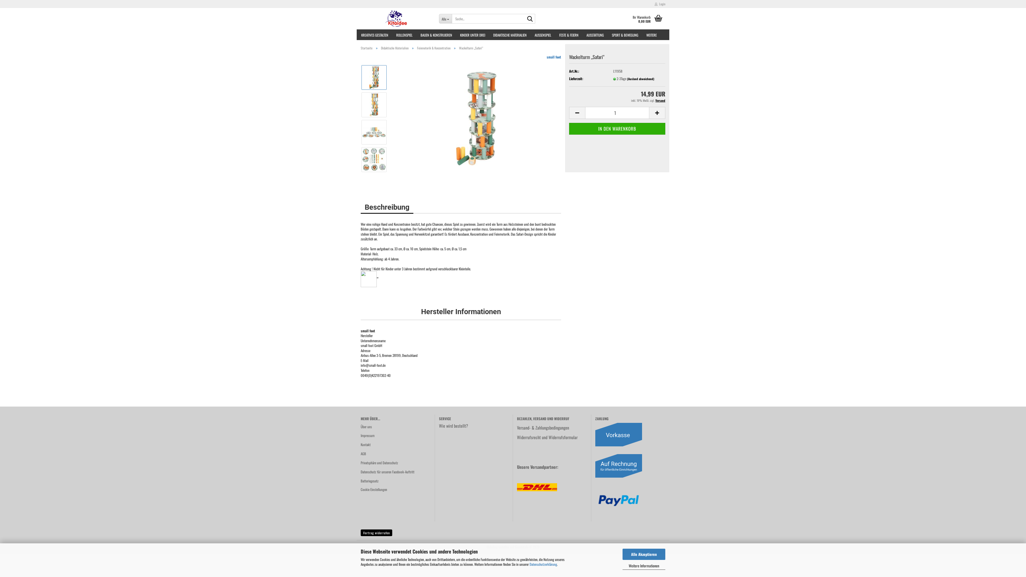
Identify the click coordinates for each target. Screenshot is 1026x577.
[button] (577, 113)
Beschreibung (387, 207)
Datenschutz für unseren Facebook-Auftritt (387, 471)
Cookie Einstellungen (374, 489)
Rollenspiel (404, 35)
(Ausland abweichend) (640, 79)
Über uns (366, 426)
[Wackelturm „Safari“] (476, 117)
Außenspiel (543, 35)
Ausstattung (595, 35)
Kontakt (366, 444)
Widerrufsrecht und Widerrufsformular (547, 437)
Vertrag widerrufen (376, 533)
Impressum (368, 435)
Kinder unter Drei (472, 35)
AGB (363, 453)
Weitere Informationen (644, 565)
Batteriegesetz (370, 481)
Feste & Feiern (568, 35)
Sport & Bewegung (625, 35)
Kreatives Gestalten (374, 35)
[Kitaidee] (396, 18)
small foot (554, 57)
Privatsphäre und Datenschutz (379, 462)
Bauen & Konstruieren (436, 35)
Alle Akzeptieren (644, 554)
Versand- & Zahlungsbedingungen (543, 427)
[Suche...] (530, 19)
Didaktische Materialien (510, 35)
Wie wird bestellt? (453, 426)
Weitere (651, 35)
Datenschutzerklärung (543, 564)
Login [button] (661, 4)
